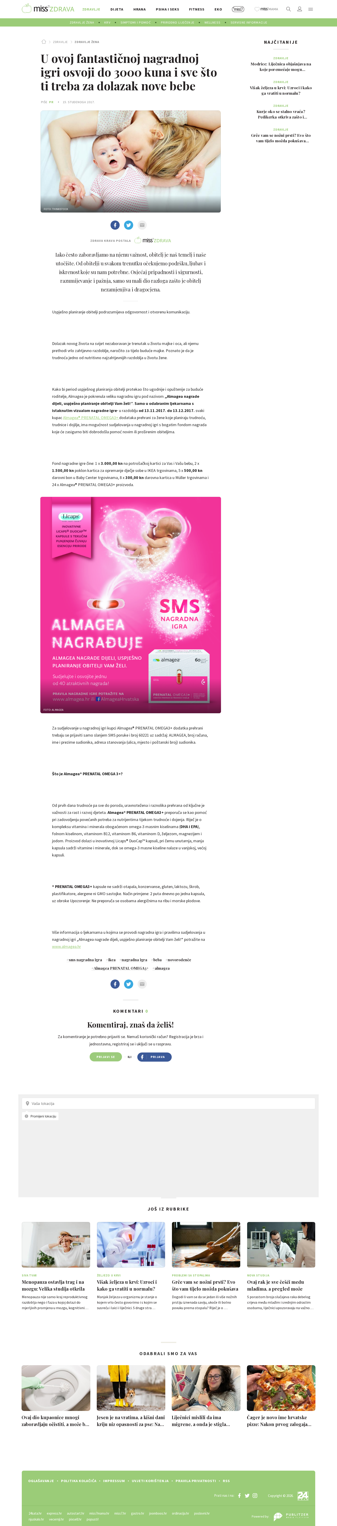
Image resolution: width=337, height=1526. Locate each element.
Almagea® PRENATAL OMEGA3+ (91, 417)
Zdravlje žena (87, 42)
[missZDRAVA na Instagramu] (255, 1495)
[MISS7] (238, 9)
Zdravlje (60, 42)
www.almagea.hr (66, 946)
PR (51, 102)
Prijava (158, 1057)
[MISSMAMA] (266, 9)
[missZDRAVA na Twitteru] (247, 1495)
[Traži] (288, 9)
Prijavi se (106, 1057)
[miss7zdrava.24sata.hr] (48, 9)
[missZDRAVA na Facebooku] (239, 1495)
